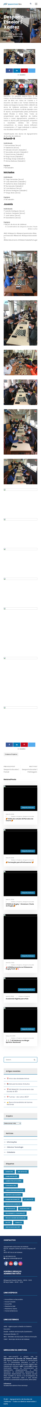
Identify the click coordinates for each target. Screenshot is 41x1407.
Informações (12, 1142)
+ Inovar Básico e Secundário (13, 1299)
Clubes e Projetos (14, 36)
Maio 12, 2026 (10, 899)
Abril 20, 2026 (10, 962)
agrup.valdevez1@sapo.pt (13, 1258)
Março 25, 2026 (10, 1036)
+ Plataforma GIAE (9, 1306)
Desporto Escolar (13, 1195)
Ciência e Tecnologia (15, 1147)
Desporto (10, 34)
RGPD (6, 1404)
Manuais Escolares (12, 1204)
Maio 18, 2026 (10, 858)
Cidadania (11, 1152)
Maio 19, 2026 (10, 814)
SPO (7, 1222)
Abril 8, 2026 (9, 996)
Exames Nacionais (12, 1199)
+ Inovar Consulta (9, 1302)
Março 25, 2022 (10, 32)
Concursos (10, 1185)
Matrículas (10, 1208)
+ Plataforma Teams (10, 1309)
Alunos (9, 1171)
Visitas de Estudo (12, 1227)
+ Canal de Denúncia (11, 1311)
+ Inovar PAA (8, 1304)
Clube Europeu (11, 1176)
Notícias (19, 34)
